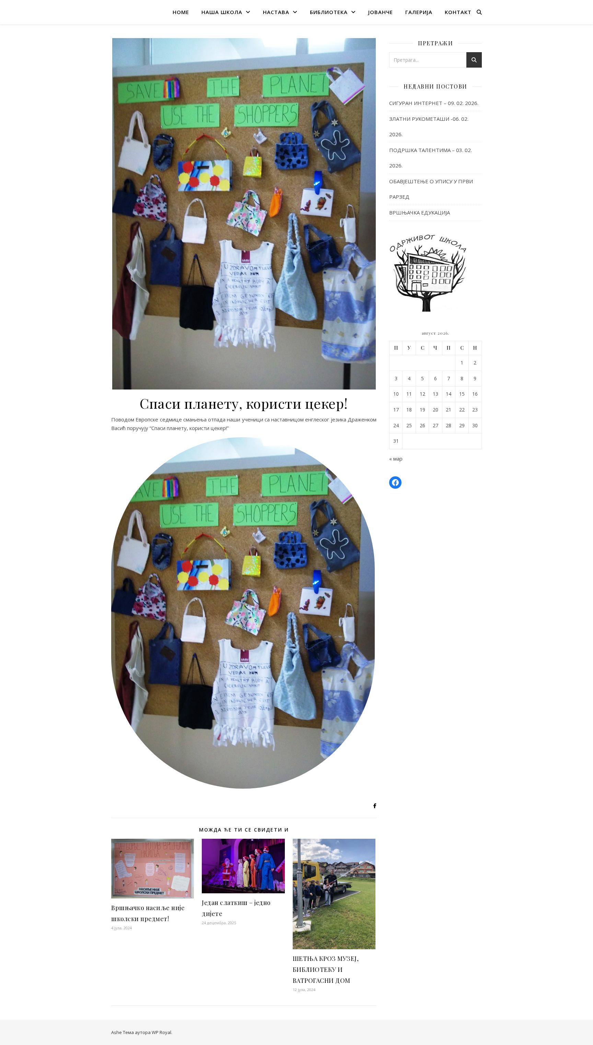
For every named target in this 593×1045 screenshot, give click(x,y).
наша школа (221, 12)
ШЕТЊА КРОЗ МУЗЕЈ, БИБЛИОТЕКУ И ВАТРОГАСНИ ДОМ (326, 969)
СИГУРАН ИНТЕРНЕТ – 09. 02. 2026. (433, 103)
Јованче (380, 12)
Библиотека (329, 12)
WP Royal (161, 1032)
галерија (418, 12)
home (181, 12)
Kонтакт (458, 12)
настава (276, 12)
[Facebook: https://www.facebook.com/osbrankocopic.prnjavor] (395, 482)
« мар (396, 458)
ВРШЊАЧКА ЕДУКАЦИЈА (419, 212)
